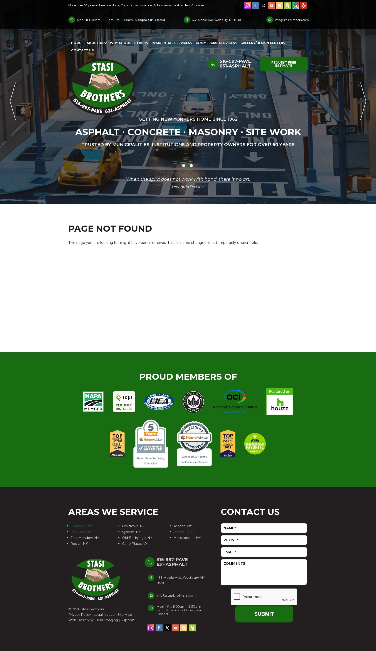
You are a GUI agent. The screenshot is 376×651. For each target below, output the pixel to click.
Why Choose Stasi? (128, 43)
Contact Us (82, 50)
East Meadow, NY (84, 538)
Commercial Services (215, 43)
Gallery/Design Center (261, 43)
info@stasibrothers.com (292, 20)
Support (127, 620)
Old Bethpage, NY (137, 538)
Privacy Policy (79, 614)
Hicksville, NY (81, 526)
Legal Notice (104, 614)
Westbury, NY (184, 532)
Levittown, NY (133, 526)
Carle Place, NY (134, 543)
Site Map (125, 614)
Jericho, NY (182, 526)
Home (76, 43)
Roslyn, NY (79, 543)
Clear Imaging (106, 620)
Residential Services (171, 43)
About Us (95, 43)
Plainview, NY (81, 532)
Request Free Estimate (283, 64)
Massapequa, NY (187, 538)
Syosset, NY (131, 532)
